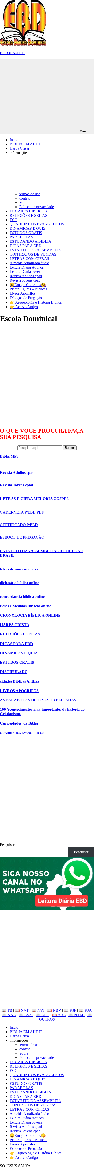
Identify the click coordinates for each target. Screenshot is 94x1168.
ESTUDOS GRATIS (26, 233)
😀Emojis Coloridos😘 (28, 285)
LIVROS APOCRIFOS (19, 691)
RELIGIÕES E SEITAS (28, 215)
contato (24, 198)
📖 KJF (70, 1010)
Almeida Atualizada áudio (29, 263)
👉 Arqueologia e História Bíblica (36, 302)
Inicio (14, 140)
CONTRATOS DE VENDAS (33, 254)
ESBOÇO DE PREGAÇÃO (22, 537)
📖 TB (6, 1010)
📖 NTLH (76, 1015)
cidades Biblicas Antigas (19, 681)
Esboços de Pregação (26, 298)
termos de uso (29, 194)
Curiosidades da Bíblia (19, 723)
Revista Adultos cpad (26, 276)
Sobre (23, 202)
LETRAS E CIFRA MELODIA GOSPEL (34, 499)
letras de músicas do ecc (19, 569)
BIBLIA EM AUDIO (26, 144)
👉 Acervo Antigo (24, 307)
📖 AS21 (26, 1015)
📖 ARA (59, 1015)
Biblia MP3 (9, 456)
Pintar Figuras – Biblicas (28, 289)
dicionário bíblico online (19, 583)
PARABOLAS (21, 237)
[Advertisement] (47, 375)
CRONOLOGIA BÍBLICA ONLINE (30, 615)
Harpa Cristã (19, 148)
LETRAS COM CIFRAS (29, 259)
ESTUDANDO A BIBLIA (30, 241)
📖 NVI (38, 1010)
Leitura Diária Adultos (27, 267)
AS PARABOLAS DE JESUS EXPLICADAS (38, 700)
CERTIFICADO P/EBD (19, 525)
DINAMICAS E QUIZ (28, 228)
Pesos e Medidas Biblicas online (25, 606)
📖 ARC (42, 1015)
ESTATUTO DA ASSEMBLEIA (35, 250)
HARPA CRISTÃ (14, 625)
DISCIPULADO (13, 672)
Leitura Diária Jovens (26, 272)
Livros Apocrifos (22, 293)
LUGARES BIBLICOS (28, 211)
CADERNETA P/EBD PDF (22, 512)
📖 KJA (85, 1010)
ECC (13, 220)
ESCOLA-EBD (12, 53)
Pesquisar (7, 845)
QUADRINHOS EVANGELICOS (37, 224)
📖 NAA (9, 1015)
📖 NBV (54, 1010)
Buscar (70, 448)
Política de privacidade (36, 207)
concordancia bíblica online (22, 596)
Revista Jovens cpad (25, 280)
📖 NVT (22, 1010)
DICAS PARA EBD (25, 246)
